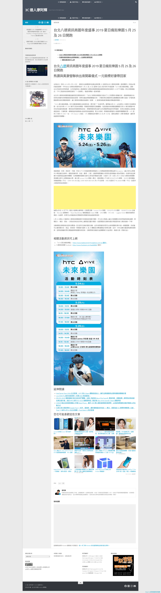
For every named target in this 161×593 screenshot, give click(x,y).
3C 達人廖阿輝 (36, 10)
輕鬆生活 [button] (98, 2)
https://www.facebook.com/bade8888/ (84, 245)
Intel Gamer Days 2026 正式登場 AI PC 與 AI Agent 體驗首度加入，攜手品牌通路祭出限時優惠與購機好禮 (91, 393)
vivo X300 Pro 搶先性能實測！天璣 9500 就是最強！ (73, 396)
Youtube (84, 571)
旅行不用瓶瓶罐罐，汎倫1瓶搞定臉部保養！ (126, 451)
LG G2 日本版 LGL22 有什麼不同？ (62, 432)
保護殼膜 (90, 573)
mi (99, 556)
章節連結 (59, 50)
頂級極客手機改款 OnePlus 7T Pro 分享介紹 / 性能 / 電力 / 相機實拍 (126, 470)
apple (91, 571)
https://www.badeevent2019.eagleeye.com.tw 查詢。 (90, 243)
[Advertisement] (95, 197)
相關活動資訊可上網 (68, 60)
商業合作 (84, 556)
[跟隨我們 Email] (48, 22)
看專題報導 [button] (63, 2)
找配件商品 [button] (75, 2)
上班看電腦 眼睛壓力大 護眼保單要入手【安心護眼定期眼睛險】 (84, 470)
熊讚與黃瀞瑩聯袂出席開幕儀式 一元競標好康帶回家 (75, 57)
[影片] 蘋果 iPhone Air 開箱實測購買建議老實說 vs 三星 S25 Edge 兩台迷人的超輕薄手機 (105, 452)
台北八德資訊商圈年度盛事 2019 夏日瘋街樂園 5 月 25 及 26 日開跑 (80, 55)
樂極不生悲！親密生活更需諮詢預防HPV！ (83, 451)
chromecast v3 (86, 560)
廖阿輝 (57, 40)
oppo (92, 556)
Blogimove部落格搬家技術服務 (152, 592)
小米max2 (96, 562)
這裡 (70, 556)
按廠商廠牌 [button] (87, 2)
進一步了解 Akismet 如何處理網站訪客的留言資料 (94, 545)
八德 (63, 66)
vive (59, 483)
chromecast (96, 560)
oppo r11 (92, 558)
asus (97, 571)
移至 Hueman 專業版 (41, 587)
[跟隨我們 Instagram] (45, 22)
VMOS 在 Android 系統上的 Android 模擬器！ (103, 470)
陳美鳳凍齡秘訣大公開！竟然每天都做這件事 (83, 432)
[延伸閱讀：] (95, 167)
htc (99, 558)
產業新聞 (56, 22)
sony (83, 573)
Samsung (84, 558)
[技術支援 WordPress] (30, 587)
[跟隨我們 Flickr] (42, 22)
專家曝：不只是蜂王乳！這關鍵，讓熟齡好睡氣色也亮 (125, 432)
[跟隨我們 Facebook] (40, 22)
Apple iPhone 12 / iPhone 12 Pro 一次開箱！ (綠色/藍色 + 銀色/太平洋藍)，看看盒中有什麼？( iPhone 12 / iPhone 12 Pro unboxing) (63, 470)
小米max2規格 (86, 562)
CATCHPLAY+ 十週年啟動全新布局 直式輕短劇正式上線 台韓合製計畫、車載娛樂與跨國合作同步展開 (104, 433)
